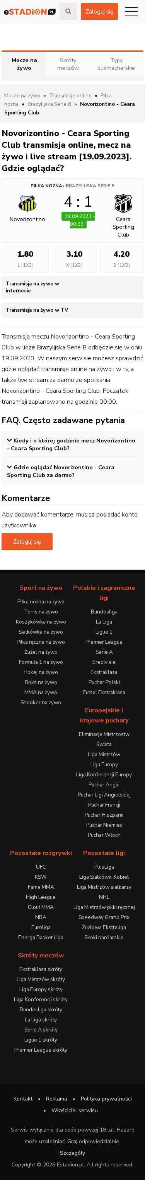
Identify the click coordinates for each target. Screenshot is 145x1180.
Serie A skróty (41, 1029)
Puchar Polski (104, 682)
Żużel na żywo (41, 652)
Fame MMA (41, 887)
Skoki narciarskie (104, 937)
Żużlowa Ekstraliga (104, 927)
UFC (41, 867)
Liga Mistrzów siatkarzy (104, 887)
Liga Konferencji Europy (104, 774)
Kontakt (23, 1098)
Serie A (104, 652)
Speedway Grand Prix (104, 917)
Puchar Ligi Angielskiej (104, 794)
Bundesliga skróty (41, 1009)
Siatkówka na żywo (41, 632)
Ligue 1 (104, 632)
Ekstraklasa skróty (40, 969)
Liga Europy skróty (41, 989)
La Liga (104, 621)
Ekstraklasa (104, 672)
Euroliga (41, 927)
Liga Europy (104, 764)
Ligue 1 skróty (40, 1040)
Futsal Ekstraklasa (104, 692)
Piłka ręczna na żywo (41, 642)
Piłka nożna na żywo (41, 601)
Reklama (56, 1098)
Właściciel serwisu (74, 1110)
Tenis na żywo (41, 611)
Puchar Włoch (104, 835)
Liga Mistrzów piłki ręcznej (104, 907)
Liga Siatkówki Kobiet (104, 877)
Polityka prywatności (106, 1098)
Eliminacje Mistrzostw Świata (104, 739)
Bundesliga (104, 611)
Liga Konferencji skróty (41, 999)
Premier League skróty (40, 1050)
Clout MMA (41, 907)
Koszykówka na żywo (41, 621)
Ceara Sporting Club (123, 226)
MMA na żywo (40, 692)
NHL (104, 897)
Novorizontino (27, 219)
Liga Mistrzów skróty (41, 979)
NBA (40, 917)
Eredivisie (104, 662)
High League (41, 897)
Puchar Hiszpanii (104, 815)
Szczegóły (72, 1153)
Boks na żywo (41, 682)
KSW (41, 877)
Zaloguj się (99, 12)
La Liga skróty (41, 1019)
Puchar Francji (104, 805)
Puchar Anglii (104, 784)
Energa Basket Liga (40, 937)
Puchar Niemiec (104, 825)
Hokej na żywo (41, 672)
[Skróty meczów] (30, 12)
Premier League (104, 642)
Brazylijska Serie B (90, 186)
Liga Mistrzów (104, 754)
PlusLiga (104, 867)
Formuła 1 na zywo (41, 662)
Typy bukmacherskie (116, 64)
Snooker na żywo (40, 702)
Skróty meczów (68, 64)
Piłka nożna (46, 186)
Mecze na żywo (24, 64)
